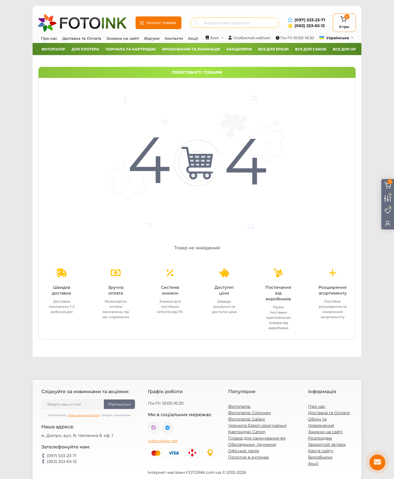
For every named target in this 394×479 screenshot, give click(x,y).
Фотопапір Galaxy (246, 419)
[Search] (196, 23)
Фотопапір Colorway (249, 412)
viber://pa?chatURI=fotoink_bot (154, 427)
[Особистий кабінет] (387, 223)
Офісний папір (243, 450)
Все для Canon (311, 49)
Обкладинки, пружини (252, 444)
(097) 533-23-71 (309, 19)
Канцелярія (239, 49)
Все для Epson (273, 49)
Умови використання (83, 415)
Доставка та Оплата (81, 38)
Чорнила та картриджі (131, 49)
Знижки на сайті (122, 38)
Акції (193, 38)
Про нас (49, 38)
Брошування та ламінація (191, 49)
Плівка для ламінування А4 (257, 438)
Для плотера (85, 49)
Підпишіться (119, 404)
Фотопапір (53, 49)
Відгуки (152, 38)
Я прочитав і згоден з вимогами (89, 415)
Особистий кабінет (252, 37)
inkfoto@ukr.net (163, 441)
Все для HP (344, 49)
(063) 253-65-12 (309, 25)
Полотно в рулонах (248, 457)
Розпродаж (320, 438)
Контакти (174, 38)
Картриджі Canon (246, 431)
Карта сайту (320, 450)
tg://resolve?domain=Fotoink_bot (167, 427)
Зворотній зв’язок (327, 444)
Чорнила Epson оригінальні (257, 425)
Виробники (320, 457)
